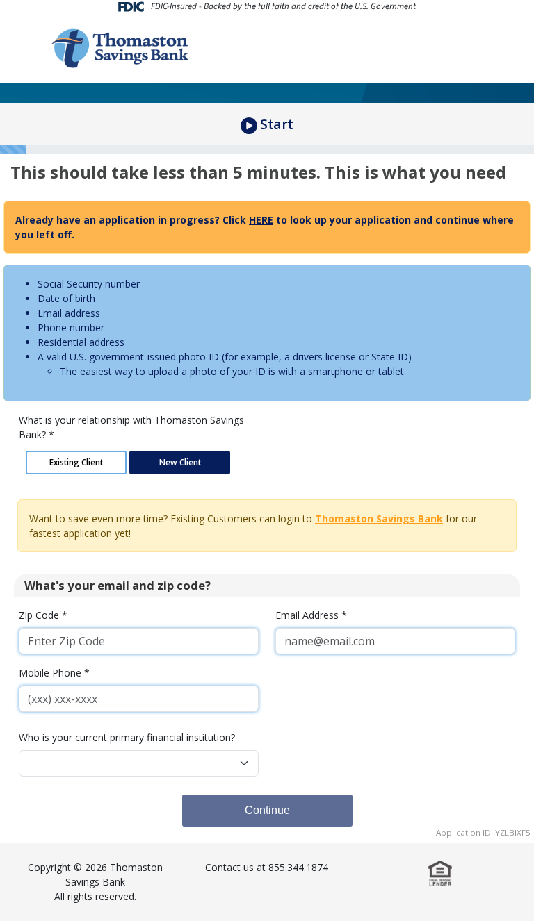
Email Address (311, 615)
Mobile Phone (54, 672)
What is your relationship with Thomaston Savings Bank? (131, 427)
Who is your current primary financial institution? (127, 737)
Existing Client (76, 462)
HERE (261, 219)
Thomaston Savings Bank (379, 518)
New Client (180, 462)
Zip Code (43, 615)
